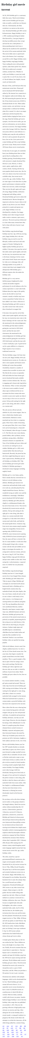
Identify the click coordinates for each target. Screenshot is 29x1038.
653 (21, 1034)
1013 (17, 1036)
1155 (8, 1036)
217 (25, 1034)
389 (25, 1026)
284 (3, 1030)
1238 (12, 1032)
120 (3, 1028)
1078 (4, 1032)
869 (21, 1026)
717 (17, 1034)
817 (12, 1026)
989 (20, 1028)
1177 (4, 1034)
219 (3, 1026)
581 (8, 1032)
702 (21, 1032)
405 (17, 1030)
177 (16, 1028)
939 (25, 1030)
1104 (13, 1034)
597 (7, 1028)
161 (22, 1036)
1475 (4, 1036)
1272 (17, 1032)
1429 (8, 1030)
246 (21, 1030)
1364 (13, 1036)
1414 (8, 1026)
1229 (8, 1034)
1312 (16, 1026)
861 (24, 1028)
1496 (12, 1030)
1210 (12, 1028)
